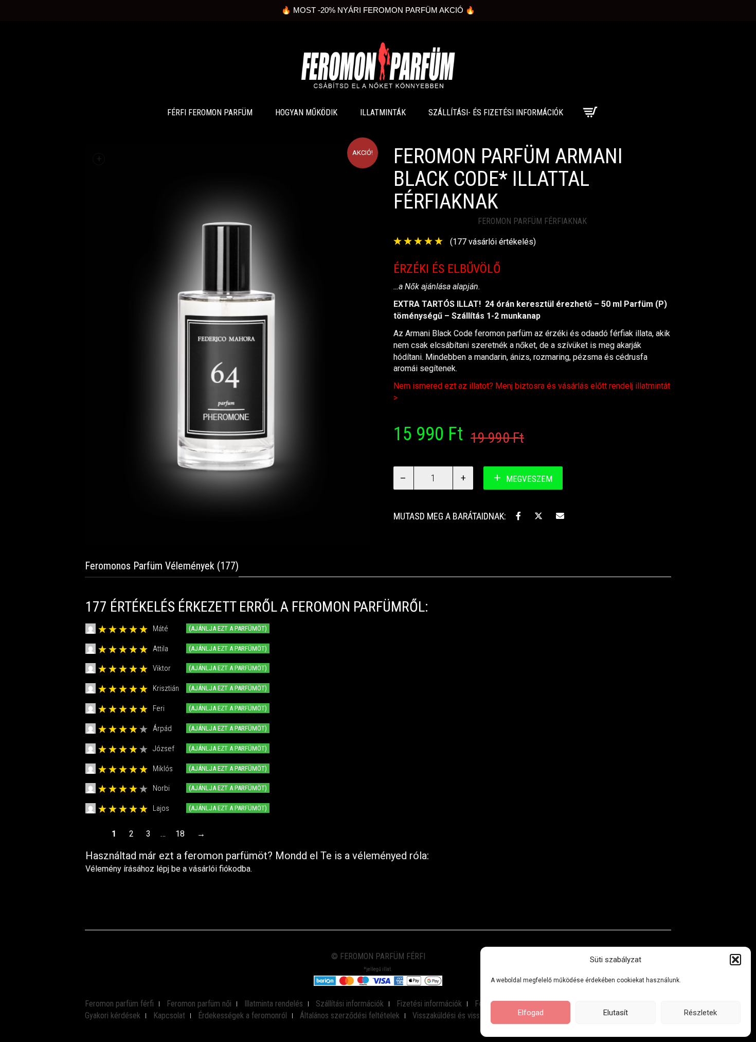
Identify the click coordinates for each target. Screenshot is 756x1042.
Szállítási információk (350, 1004)
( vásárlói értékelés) (493, 242)
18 (180, 834)
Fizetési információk (429, 1004)
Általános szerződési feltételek (350, 1015)
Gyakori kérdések (112, 1015)
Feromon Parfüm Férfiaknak (532, 221)
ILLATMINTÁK (383, 112)
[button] (735, 959)
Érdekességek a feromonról (242, 1015)
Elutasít (615, 1012)
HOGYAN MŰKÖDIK (306, 112)
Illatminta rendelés (273, 1004)
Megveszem (529, 479)
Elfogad (531, 1012)
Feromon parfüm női (199, 1004)
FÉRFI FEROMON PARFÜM (210, 112)
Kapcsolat (169, 1015)
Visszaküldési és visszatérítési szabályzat (479, 1015)
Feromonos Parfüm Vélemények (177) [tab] (162, 566)
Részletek (700, 1012)
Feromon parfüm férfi (119, 1004)
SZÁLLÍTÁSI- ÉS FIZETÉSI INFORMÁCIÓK (495, 112)
